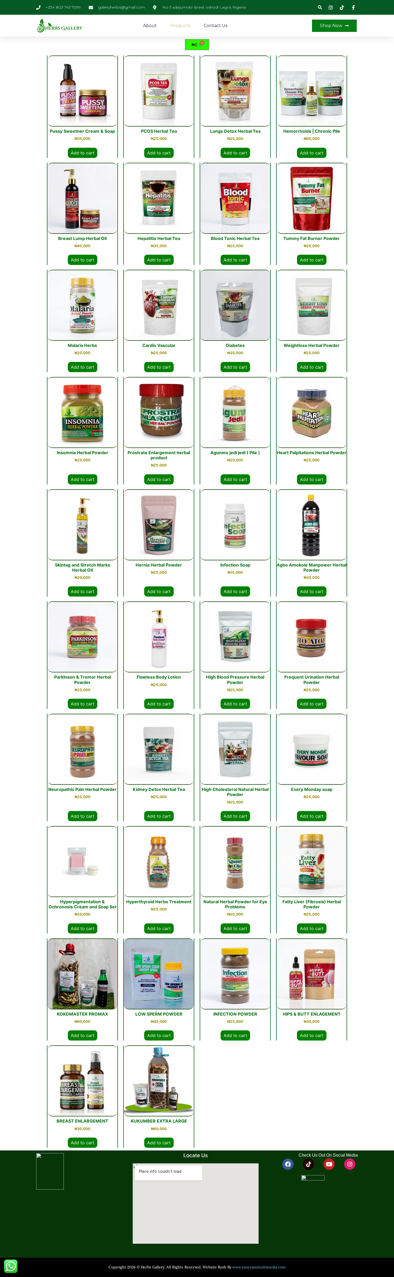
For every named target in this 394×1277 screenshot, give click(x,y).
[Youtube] (329, 1164)
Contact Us (215, 25)
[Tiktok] (308, 1164)
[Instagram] (349, 1164)
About (150, 25)
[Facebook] (287, 1164)
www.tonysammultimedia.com (259, 1267)
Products (180, 25)
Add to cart (82, 153)
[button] (320, 7)
